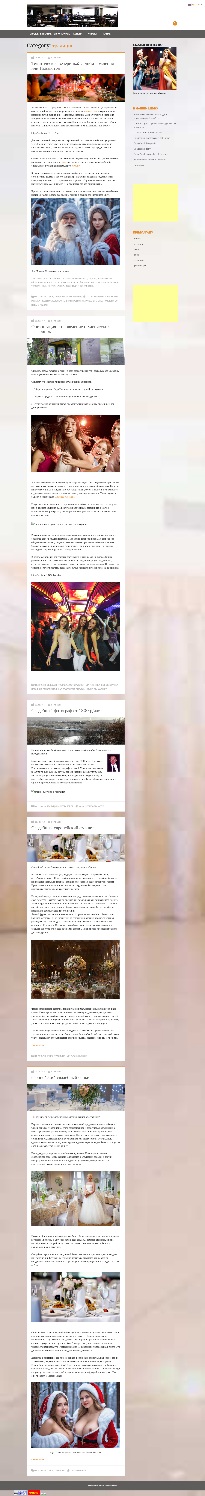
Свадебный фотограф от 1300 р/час (65, 710)
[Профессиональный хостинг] (20, 1494)
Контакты (139, 164)
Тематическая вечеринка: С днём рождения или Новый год (72, 66)
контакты (91, 806)
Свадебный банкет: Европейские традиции (56, 34)
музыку (76, 165)
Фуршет (92, 34)
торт (63, 162)
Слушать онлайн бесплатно (148, 132)
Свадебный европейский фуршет (62, 827)
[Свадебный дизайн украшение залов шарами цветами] (45, 1494)
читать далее (37, 1045)
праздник (46, 301)
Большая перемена (65, 496)
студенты (91, 689)
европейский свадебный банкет (61, 1077)
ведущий (52, 685)
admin (57, 57)
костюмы (112, 297)
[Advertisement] (155, 203)
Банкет (107, 34)
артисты (138, 238)
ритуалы (90, 301)
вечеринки (100, 297)
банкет (101, 685)
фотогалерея (73, 297)
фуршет (102, 689)
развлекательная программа (68, 301)
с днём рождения (105, 301)
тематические (90, 111)
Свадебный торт (142, 148)
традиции (59, 297)
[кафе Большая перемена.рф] (72, 26)
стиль (50, 297)
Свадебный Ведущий (145, 143)
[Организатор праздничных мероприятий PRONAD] (34, 1494)
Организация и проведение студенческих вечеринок (70, 329)
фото (101, 806)
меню (136, 249)
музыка (35, 301)
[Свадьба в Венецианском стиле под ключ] (42, 1494)
